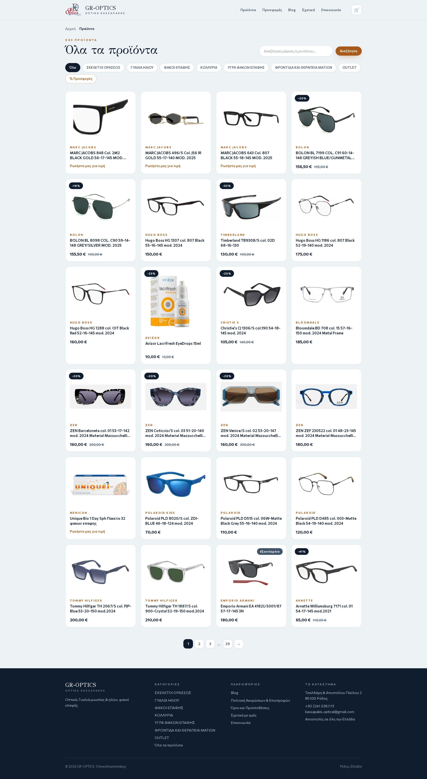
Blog (292, 10)
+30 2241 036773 (319, 706)
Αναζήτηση (348, 51)
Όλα (72, 67)
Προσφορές (272, 10)
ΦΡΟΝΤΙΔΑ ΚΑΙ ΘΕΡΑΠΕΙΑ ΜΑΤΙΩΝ (303, 67)
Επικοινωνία (331, 10)
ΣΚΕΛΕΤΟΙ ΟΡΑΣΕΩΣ (103, 67)
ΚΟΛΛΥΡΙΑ (208, 67)
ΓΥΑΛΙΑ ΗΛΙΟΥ (142, 67)
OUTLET (349, 67)
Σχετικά (308, 10)
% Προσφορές (80, 78)
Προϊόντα (248, 10)
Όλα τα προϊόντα (169, 745)
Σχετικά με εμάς (243, 715)
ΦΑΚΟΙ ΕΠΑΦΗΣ (177, 67)
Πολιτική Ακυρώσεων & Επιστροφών (260, 700)
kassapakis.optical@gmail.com (329, 711)
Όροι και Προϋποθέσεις (250, 707)
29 (227, 644)
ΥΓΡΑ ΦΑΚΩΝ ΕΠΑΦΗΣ (246, 67)
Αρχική (70, 29)
